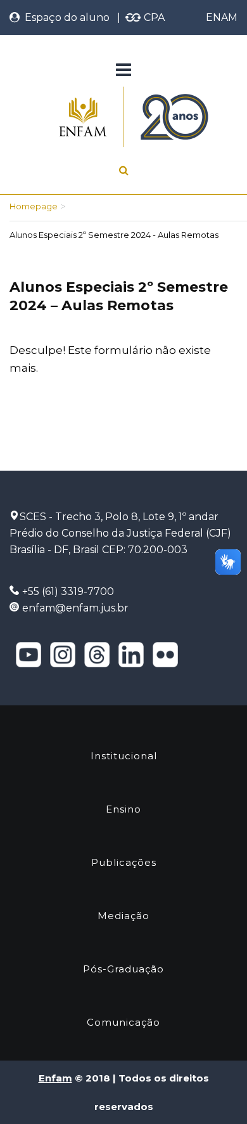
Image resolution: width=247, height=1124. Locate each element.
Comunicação (123, 1022)
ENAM (222, 17)
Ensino (123, 809)
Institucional (124, 756)
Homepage (34, 206)
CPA (153, 17)
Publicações (123, 862)
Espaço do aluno (65, 17)
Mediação (123, 916)
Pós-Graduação (123, 969)
